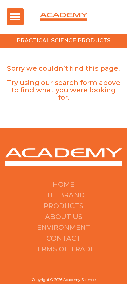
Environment (63, 227)
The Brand (64, 195)
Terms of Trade (64, 249)
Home (63, 184)
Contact (63, 238)
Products (63, 206)
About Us (63, 217)
